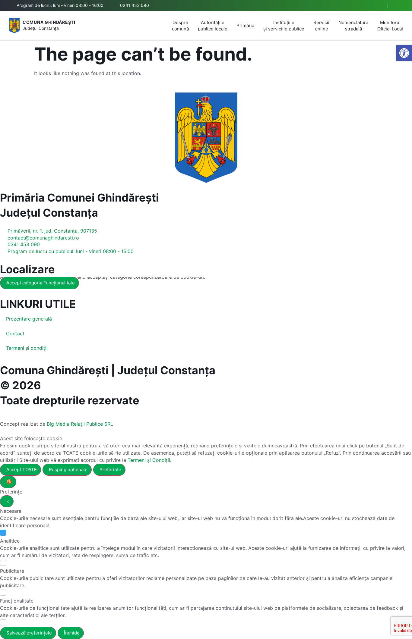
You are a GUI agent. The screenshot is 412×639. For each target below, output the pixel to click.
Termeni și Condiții (149, 460)
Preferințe (110, 469)
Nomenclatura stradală (353, 26)
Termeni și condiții (27, 348)
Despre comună (180, 26)
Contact (15, 333)
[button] (378, 5)
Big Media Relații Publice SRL (80, 424)
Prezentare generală (29, 319)
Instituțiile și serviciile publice (283, 26)
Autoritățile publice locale (212, 26)
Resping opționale (68, 469)
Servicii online (321, 26)
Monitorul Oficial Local (390, 26)
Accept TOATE (21, 469)
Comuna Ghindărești (49, 22)
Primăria (245, 25)
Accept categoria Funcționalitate (40, 283)
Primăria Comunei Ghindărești (79, 197)
